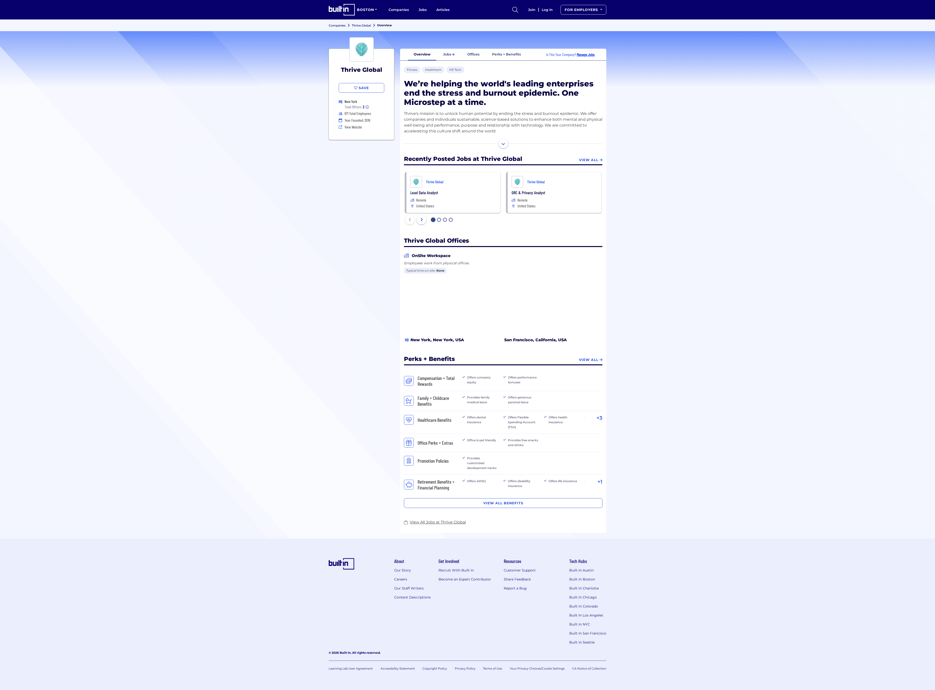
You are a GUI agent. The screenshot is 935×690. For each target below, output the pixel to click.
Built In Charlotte (584, 588)
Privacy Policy (465, 668)
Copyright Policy (434, 668)
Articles (442, 10)
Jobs (423, 10)
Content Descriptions (412, 597)
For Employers (582, 10)
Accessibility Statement (398, 668)
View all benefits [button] (503, 503)
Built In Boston (582, 579)
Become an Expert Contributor (465, 579)
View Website (353, 127)
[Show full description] (503, 143)
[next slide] (421, 220)
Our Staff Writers (409, 588)
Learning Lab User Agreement (351, 668)
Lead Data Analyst (424, 192)
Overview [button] (422, 54)
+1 (600, 482)
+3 (599, 418)
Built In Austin (581, 570)
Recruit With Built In (456, 570)
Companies (399, 10)
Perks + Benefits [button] (506, 54)
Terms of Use (492, 668)
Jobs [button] (449, 54)
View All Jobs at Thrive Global (438, 522)
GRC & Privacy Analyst (528, 192)
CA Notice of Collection (589, 668)
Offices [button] (473, 54)
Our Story (402, 570)
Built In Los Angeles (586, 615)
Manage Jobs (586, 54)
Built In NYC (579, 624)
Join (531, 10)
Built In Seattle (582, 642)
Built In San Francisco (587, 633)
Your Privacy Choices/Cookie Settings (537, 668)
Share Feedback (517, 579)
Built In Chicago (583, 597)
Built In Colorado (583, 606)
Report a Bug (515, 588)
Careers (400, 579)
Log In (547, 10)
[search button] (515, 10)
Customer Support (520, 570)
